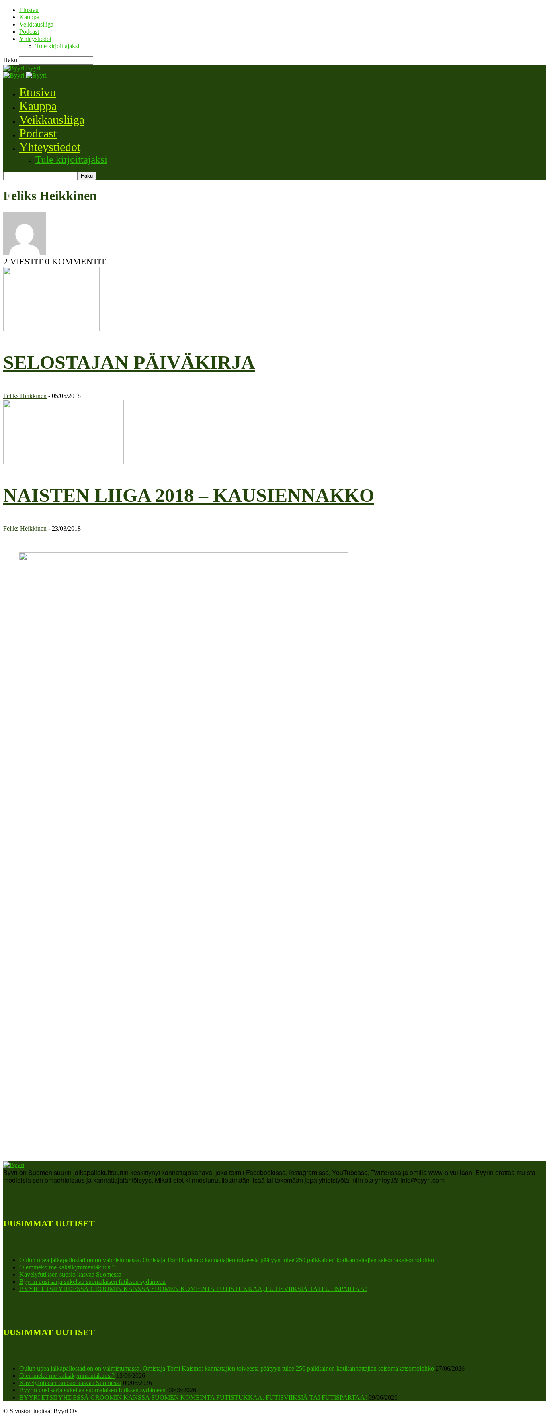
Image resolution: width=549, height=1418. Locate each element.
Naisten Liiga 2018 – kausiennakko (188, 495)
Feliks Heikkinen (25, 395)
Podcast (29, 31)
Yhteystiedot (35, 38)
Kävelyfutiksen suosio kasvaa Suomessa (70, 1274)
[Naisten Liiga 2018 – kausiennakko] (63, 461)
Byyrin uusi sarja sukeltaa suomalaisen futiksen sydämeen (92, 1281)
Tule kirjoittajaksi (57, 46)
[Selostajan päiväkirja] (51, 328)
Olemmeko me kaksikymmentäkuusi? (67, 1267)
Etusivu (29, 9)
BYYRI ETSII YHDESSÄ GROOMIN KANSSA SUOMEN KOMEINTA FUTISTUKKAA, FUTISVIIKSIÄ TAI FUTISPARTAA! (193, 1288)
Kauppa (29, 17)
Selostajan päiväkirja (129, 362)
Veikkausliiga (36, 24)
